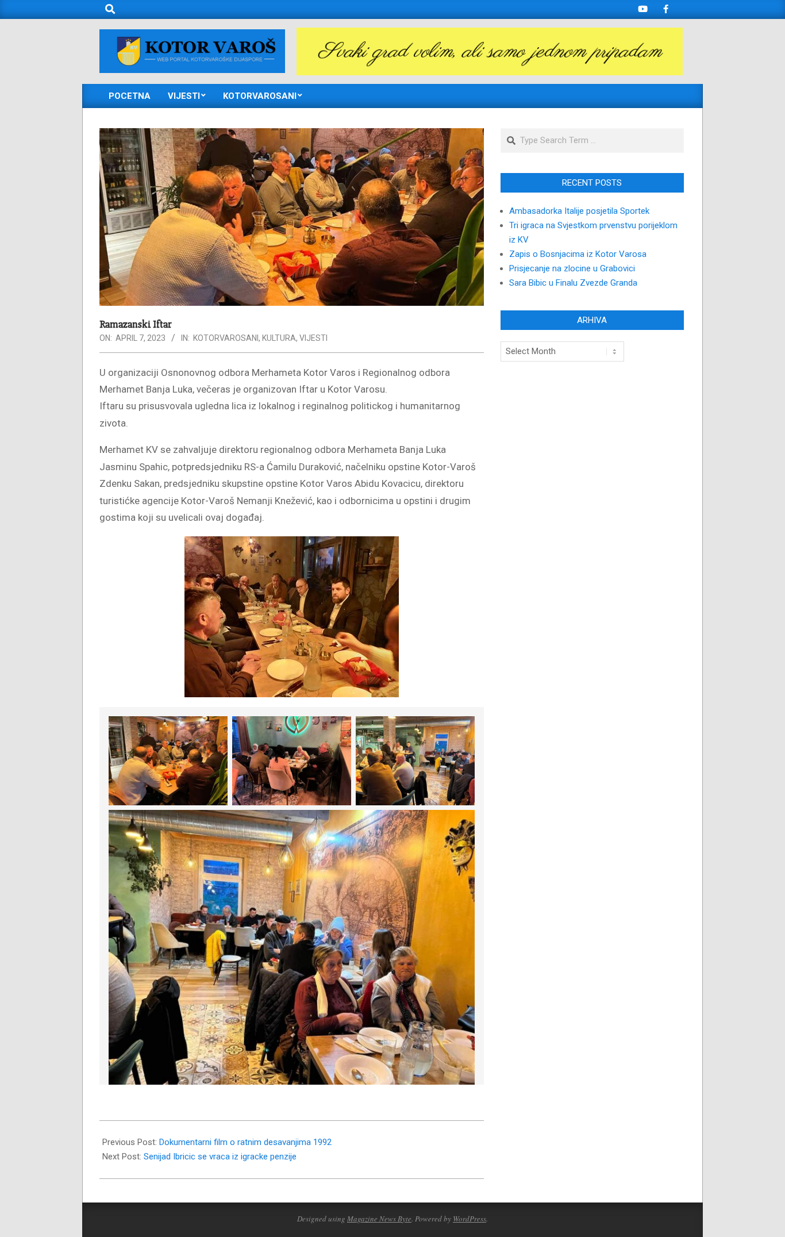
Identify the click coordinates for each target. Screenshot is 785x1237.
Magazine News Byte (379, 1218)
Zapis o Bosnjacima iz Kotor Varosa (578, 254)
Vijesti (313, 338)
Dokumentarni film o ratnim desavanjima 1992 (245, 1142)
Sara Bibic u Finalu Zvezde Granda (573, 283)
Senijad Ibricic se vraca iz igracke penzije (220, 1156)
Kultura (279, 338)
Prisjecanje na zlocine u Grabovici (572, 268)
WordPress (469, 1218)
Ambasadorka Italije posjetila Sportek (579, 211)
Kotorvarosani (226, 338)
